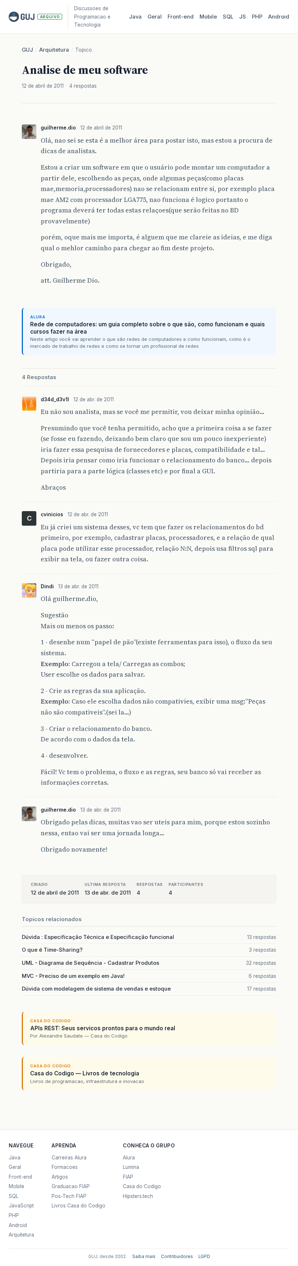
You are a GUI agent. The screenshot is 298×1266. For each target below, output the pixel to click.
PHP (257, 16)
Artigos (60, 1177)
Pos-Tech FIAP (69, 1196)
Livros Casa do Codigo (78, 1206)
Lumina (131, 1167)
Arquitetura (54, 50)
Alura (129, 1157)
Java (135, 16)
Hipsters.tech (138, 1196)
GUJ (27, 50)
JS (242, 16)
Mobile (208, 16)
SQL (228, 16)
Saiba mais (144, 1256)
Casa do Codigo (142, 1186)
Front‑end (181, 16)
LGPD (204, 1256)
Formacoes (65, 1167)
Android (278, 16)
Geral (155, 16)
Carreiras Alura (69, 1157)
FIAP (128, 1177)
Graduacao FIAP (71, 1186)
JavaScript (21, 1206)
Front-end (20, 1177)
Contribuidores (177, 1256)
